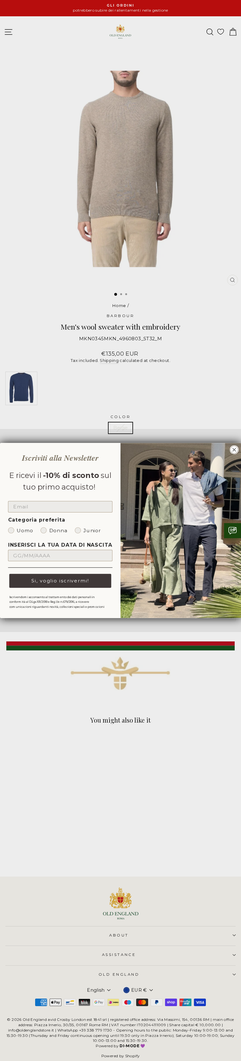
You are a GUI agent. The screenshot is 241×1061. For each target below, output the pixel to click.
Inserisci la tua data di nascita (60, 545)
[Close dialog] (234, 450)
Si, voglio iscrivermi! (60, 581)
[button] (232, 530)
